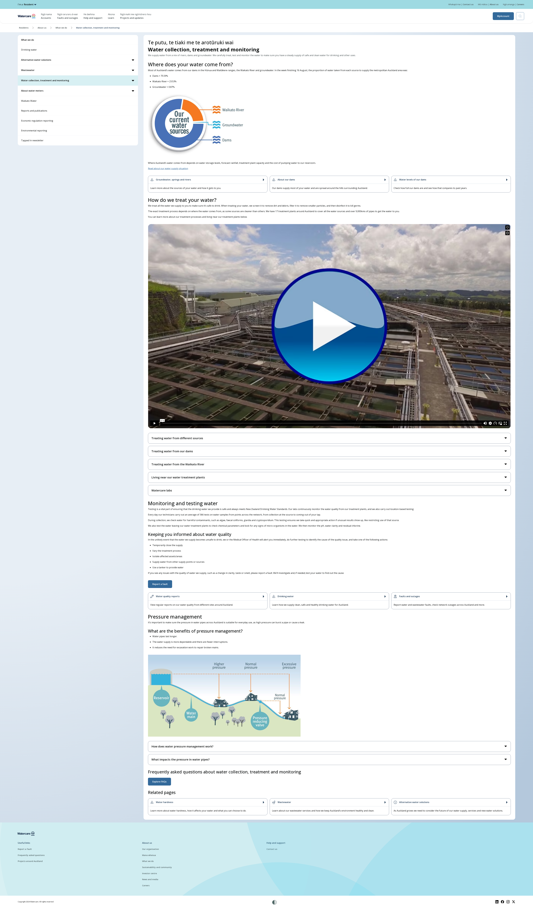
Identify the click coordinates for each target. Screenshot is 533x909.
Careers (145, 885)
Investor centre (149, 873)
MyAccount (503, 16)
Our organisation (150, 849)
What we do (61, 27)
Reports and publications (34, 110)
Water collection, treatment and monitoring (45, 80)
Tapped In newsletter (32, 140)
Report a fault (25, 849)
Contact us (271, 849)
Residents (23, 27)
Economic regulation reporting (37, 120)
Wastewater (28, 70)
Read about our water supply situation (168, 168)
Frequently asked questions (31, 855)
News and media (150, 879)
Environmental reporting (34, 130)
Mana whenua (149, 855)
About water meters (32, 90)
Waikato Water (29, 100)
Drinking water (29, 49)
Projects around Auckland (30, 861)
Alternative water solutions (36, 59)
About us (42, 27)
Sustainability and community (157, 867)
